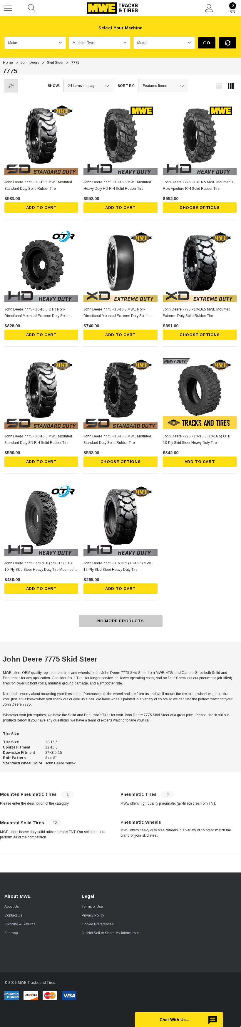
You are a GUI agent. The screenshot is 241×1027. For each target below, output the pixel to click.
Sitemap (11, 933)
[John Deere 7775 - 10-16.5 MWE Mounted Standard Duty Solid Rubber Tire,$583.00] (41, 138)
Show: (54, 86)
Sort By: (126, 86)
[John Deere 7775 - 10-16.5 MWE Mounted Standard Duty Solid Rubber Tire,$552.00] (120, 392)
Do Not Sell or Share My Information (110, 933)
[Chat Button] (179, 1019)
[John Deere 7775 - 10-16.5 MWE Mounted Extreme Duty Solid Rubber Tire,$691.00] (200, 265)
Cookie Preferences (97, 924)
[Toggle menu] (8, 7)
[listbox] (163, 86)
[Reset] (228, 43)
